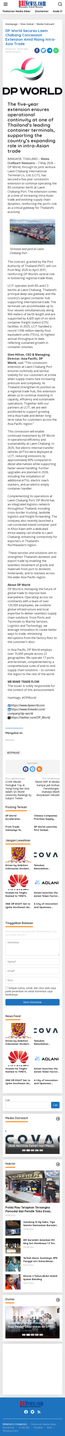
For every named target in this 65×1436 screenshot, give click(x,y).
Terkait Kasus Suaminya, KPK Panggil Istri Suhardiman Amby (40, 1259)
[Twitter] (32, 769)
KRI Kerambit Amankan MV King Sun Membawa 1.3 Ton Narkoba (39, 1241)
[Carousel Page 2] (28, 1150)
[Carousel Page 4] (37, 1150)
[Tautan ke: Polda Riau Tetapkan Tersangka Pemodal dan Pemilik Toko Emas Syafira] (32, 1186)
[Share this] (37, 50)
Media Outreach (13, 52)
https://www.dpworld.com (27, 705)
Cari (7, 1100)
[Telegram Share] (49, 50)
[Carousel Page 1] (24, 1150)
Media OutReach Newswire (28, 161)
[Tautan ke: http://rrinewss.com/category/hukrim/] (58, 1164)
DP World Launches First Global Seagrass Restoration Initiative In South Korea (46, 828)
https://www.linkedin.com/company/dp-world (26, 711)
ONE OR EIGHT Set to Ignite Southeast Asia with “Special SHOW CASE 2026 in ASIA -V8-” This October (18, 905)
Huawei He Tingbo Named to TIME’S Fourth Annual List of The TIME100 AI (18, 894)
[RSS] (39, 769)
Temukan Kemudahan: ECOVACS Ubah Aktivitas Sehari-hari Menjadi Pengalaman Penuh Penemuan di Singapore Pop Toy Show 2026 (46, 867)
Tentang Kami (10, 1430)
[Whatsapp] (56, 50)
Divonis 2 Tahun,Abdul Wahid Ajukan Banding (40, 1277)
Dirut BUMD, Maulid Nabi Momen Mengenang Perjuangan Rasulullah (32, 1324)
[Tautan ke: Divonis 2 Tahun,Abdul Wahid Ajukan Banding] (13, 1281)
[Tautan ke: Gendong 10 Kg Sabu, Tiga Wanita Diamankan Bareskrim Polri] (13, 1227)
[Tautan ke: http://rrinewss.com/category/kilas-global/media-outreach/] (58, 1119)
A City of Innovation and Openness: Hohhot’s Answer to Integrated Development (46, 905)
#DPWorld (13, 752)
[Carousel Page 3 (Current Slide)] (32, 1150)
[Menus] (5, 4)
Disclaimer (8, 1427)
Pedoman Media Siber (43, 1424)
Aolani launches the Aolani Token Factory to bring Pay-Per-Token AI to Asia (46, 894)
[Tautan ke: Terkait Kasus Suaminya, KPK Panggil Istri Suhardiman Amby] (13, 1263)
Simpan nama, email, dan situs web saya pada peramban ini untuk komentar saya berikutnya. (30, 991)
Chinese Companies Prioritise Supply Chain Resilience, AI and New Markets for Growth (46, 817)
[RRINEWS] (33, 4)
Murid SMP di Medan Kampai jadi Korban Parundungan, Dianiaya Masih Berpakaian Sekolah (47, 787)
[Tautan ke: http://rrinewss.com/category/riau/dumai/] (58, 1300)
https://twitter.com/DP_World (30, 717)
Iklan (49, 1427)
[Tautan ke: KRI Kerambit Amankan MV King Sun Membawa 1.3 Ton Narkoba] (13, 1245)
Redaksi (38, 1427)
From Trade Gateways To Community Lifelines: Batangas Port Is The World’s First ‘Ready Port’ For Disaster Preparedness (18, 828)
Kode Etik (24, 1427)
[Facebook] (26, 769)
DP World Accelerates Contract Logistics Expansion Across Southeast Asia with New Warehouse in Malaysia (17, 817)
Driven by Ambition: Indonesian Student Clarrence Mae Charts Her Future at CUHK (18, 867)
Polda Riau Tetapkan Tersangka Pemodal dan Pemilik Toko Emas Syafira (27, 1209)
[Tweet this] (43, 50)
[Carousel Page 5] (41, 1150)
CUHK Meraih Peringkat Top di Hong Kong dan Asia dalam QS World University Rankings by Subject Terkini (18, 788)
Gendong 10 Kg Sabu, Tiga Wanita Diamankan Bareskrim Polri (41, 1223)
